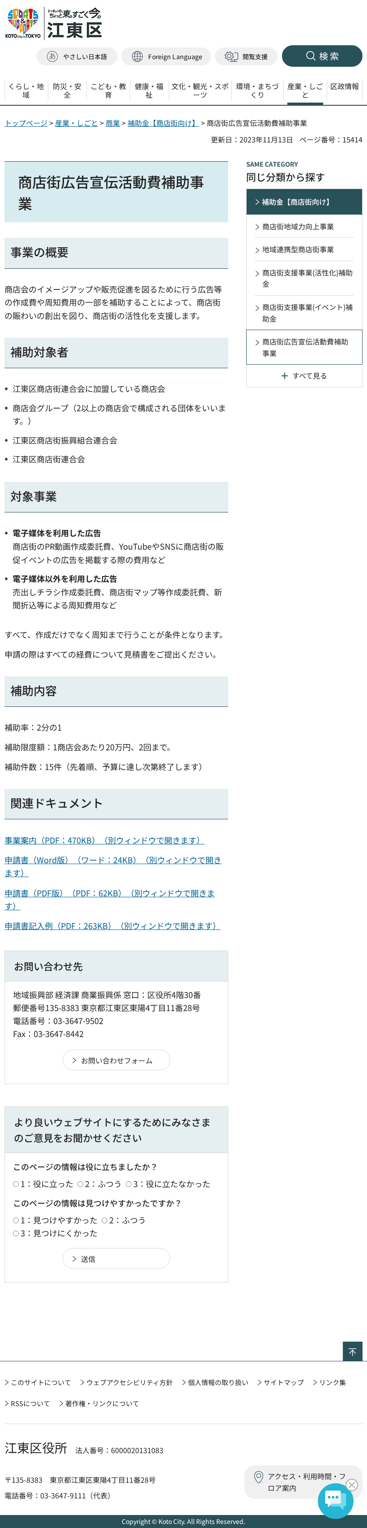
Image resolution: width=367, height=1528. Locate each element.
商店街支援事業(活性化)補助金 (307, 278)
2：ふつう (103, 1183)
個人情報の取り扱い (218, 1382)
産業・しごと (76, 122)
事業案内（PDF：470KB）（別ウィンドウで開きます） (104, 840)
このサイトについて (41, 1382)
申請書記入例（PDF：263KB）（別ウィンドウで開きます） (112, 925)
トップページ (25, 122)
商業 (113, 122)
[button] (166, 56)
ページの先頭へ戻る (362, 1347)
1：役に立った (47, 1183)
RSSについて (30, 1403)
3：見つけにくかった (59, 1233)
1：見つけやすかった (59, 1220)
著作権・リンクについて (102, 1403)
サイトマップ (284, 1382)
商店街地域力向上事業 (298, 226)
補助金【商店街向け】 (163, 122)
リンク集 (332, 1382)
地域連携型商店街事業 (298, 249)
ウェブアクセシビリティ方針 (129, 1382)
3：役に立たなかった (171, 1183)
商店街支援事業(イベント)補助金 (307, 312)
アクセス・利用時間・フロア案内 (307, 1482)
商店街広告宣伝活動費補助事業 (305, 347)
